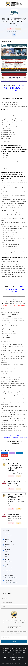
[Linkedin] (11, 659)
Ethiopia (8, 26)
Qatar (10, 520)
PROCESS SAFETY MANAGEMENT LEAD (14, 515)
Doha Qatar (21, 486)
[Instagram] (14, 659)
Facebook (5, 453)
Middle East (12, 504)
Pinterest (5, 455)
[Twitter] (19, 659)
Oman (10, 505)
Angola (12, 26)
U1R (25, 663)
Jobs (3, 606)
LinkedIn (20, 453)
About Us (4, 598)
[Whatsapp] (16, 659)
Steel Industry (12, 473)
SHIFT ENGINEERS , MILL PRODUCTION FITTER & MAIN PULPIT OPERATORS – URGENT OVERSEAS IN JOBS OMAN (16, 498)
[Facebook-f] (9, 659)
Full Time (10, 28)
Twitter (13, 453)
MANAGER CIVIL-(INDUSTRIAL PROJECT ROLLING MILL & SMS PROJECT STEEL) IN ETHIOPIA (15, 467)
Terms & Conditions (7, 602)
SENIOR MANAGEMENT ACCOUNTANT (15, 482)
